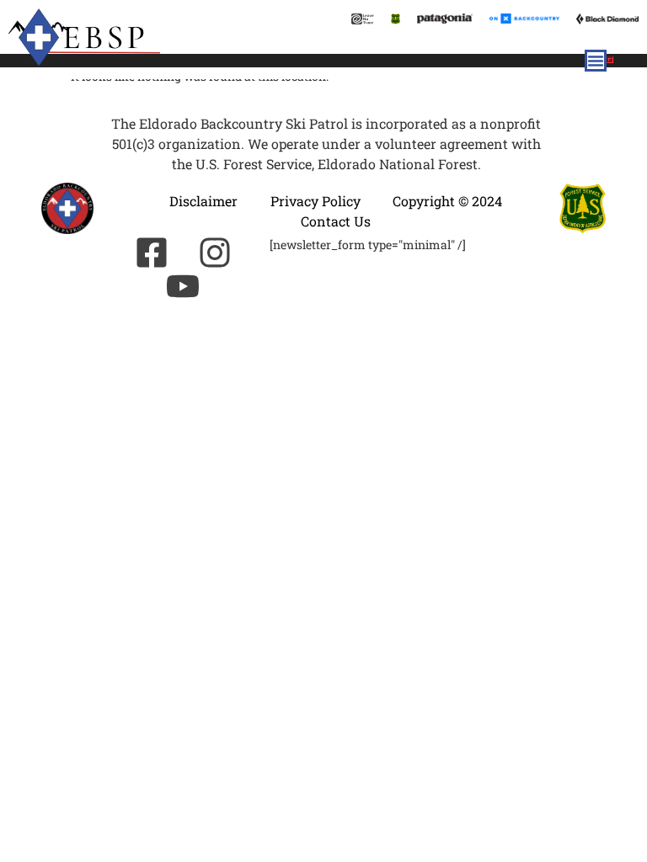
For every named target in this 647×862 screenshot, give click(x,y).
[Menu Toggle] (596, 61)
